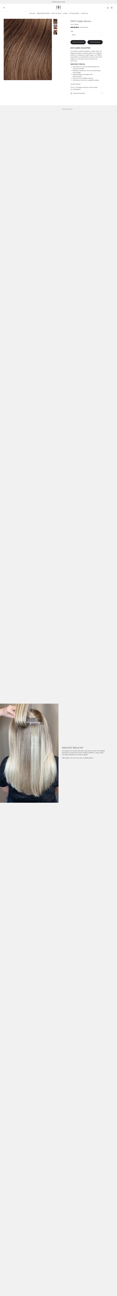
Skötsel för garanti (79, 93)
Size (71, 31)
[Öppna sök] (4, 8)
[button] (34, 1280)
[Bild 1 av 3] (55, 21)
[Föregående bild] (4, 49)
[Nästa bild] (51, 49)
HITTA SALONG (95, 42)
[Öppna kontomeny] (108, 8)
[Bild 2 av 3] (55, 26)
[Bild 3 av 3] (55, 32)
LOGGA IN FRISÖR (78, 42)
